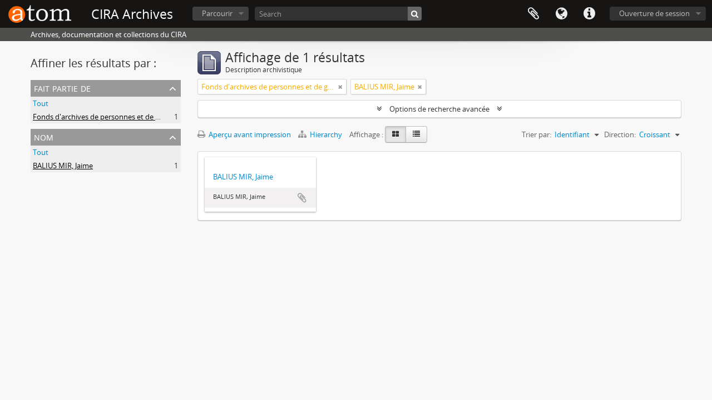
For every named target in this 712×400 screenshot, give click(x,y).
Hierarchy (326, 134)
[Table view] (416, 134)
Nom (43, 136)
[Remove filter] (340, 86)
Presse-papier (533, 14)
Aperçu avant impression (249, 134)
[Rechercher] (415, 14)
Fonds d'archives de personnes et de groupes (107, 117)
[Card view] (395, 134)
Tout (40, 103)
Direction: (620, 134)
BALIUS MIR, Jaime (63, 166)
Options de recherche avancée (439, 109)
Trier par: (536, 134)
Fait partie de (62, 87)
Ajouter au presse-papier (302, 197)
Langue (561, 14)
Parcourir (217, 13)
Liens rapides (589, 14)
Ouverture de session (654, 13)
